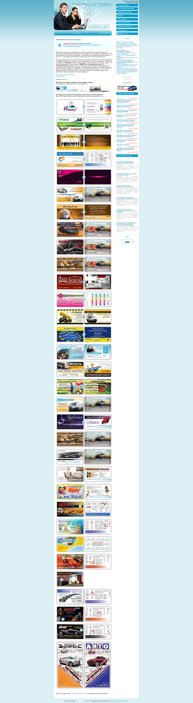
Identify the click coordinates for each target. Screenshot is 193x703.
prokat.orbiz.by (60, 76)
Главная (58, 33)
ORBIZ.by (87, 701)
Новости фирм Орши (132, 118)
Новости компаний (133, 98)
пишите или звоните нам (78, 693)
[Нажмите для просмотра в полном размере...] (61, 91)
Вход (69, 33)
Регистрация (64, 33)
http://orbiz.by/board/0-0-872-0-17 (65, 75)
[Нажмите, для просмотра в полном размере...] (84, 115)
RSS (73, 33)
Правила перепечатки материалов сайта (118, 701)
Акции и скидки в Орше (132, 113)
